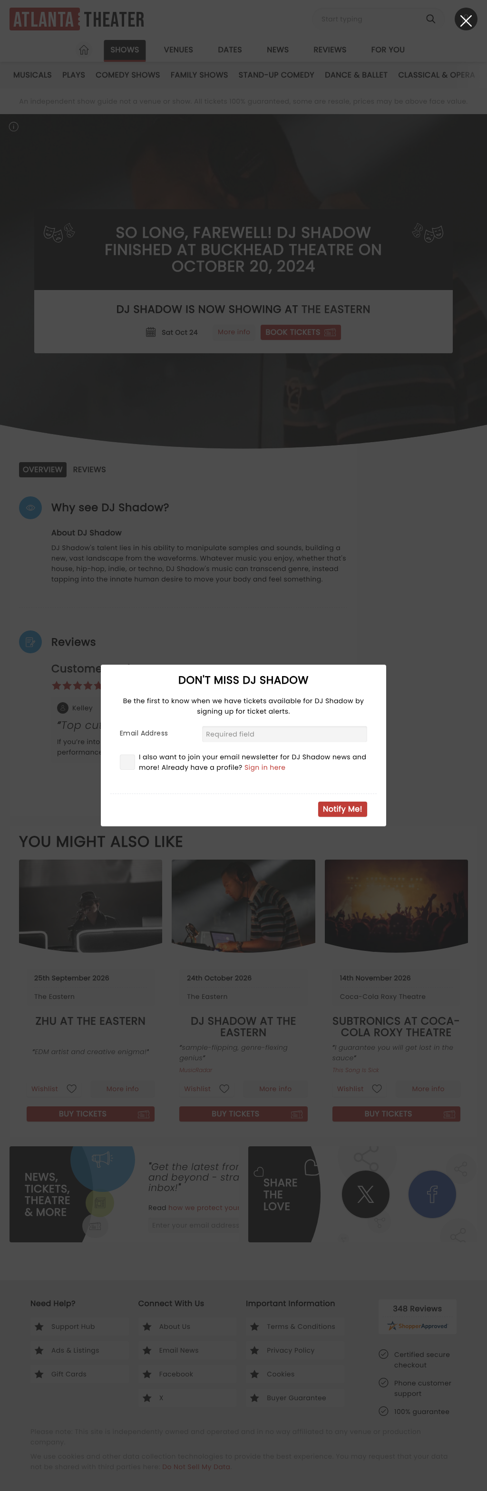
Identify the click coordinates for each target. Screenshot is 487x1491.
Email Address (144, 733)
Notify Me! (342, 809)
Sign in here (265, 767)
